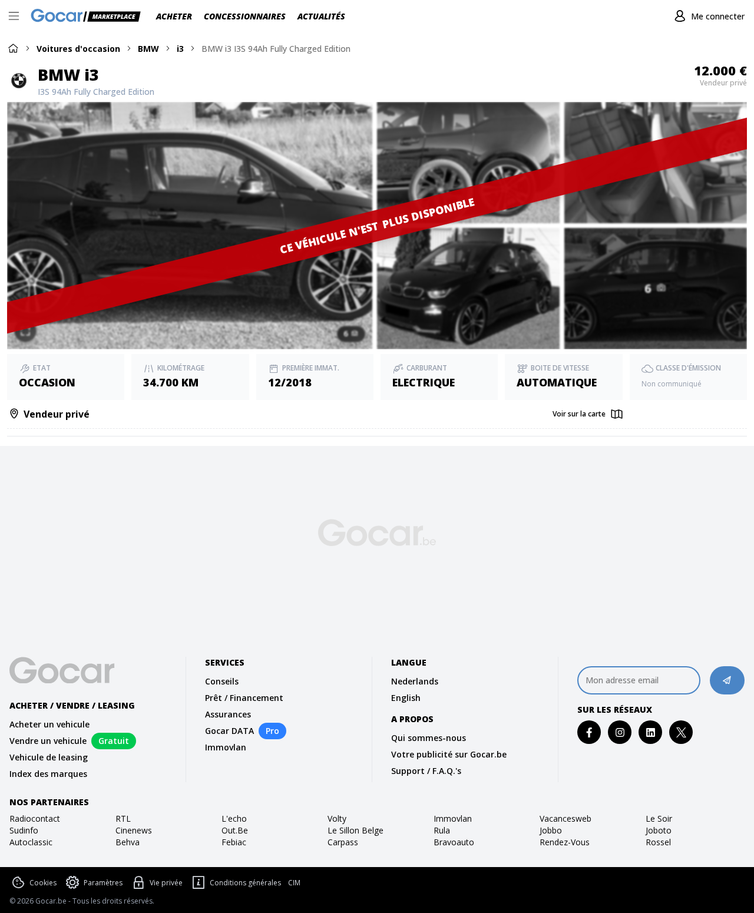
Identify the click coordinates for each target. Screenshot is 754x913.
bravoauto (454, 842)
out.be (234, 830)
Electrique (423, 382)
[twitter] (681, 732)
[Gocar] (89, 16)
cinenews (133, 830)
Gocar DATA (229, 730)
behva (127, 842)
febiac (233, 842)
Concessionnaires (245, 16)
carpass (343, 842)
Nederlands (414, 681)
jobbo (551, 830)
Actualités (321, 16)
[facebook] (589, 732)
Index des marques (48, 773)
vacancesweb (565, 818)
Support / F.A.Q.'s (426, 770)
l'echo (234, 818)
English (406, 697)
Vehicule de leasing (48, 757)
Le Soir (659, 818)
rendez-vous (565, 842)
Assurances (228, 714)
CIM (294, 883)
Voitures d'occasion (78, 48)
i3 (180, 48)
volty (337, 818)
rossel (658, 842)
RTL (123, 818)
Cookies (43, 883)
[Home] (13, 48)
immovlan (453, 818)
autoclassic (30, 842)
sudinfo (23, 830)
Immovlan (225, 747)
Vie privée (166, 883)
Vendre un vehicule (48, 740)
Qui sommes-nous (428, 737)
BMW (148, 48)
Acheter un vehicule (49, 724)
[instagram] (620, 732)
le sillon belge (355, 830)
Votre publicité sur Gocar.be (449, 754)
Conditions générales (245, 883)
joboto (659, 830)
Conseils (222, 681)
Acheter (174, 16)
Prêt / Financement (244, 697)
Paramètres (103, 883)
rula (442, 830)
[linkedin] (651, 732)
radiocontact (34, 818)
